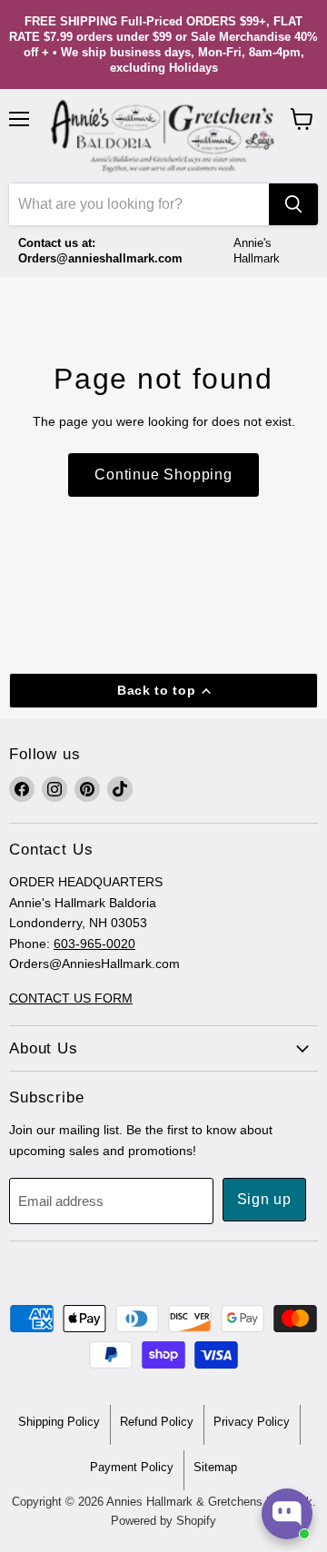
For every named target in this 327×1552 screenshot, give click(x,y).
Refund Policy (156, 1421)
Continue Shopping (163, 474)
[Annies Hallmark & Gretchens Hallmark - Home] (163, 136)
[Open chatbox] (287, 1513)
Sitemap (215, 1467)
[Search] (293, 204)
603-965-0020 (94, 943)
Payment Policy (131, 1467)
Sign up (264, 1199)
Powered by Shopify (163, 1520)
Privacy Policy (251, 1421)
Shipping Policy (59, 1421)
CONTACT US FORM (71, 998)
